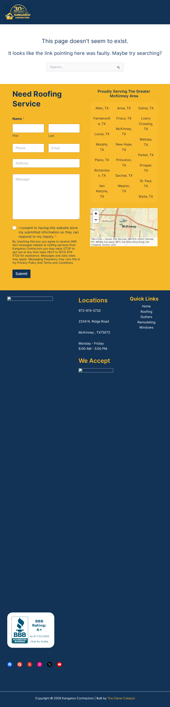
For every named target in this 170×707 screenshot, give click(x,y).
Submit (21, 274)
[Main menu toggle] (161, 12)
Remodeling (146, 322)
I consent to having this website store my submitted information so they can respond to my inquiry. (49, 232)
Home (146, 306)
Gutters (146, 317)
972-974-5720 (90, 311)
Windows (146, 327)
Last (51, 135)
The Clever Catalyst (121, 698)
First (15, 135)
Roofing (146, 312)
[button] (124, 223)
